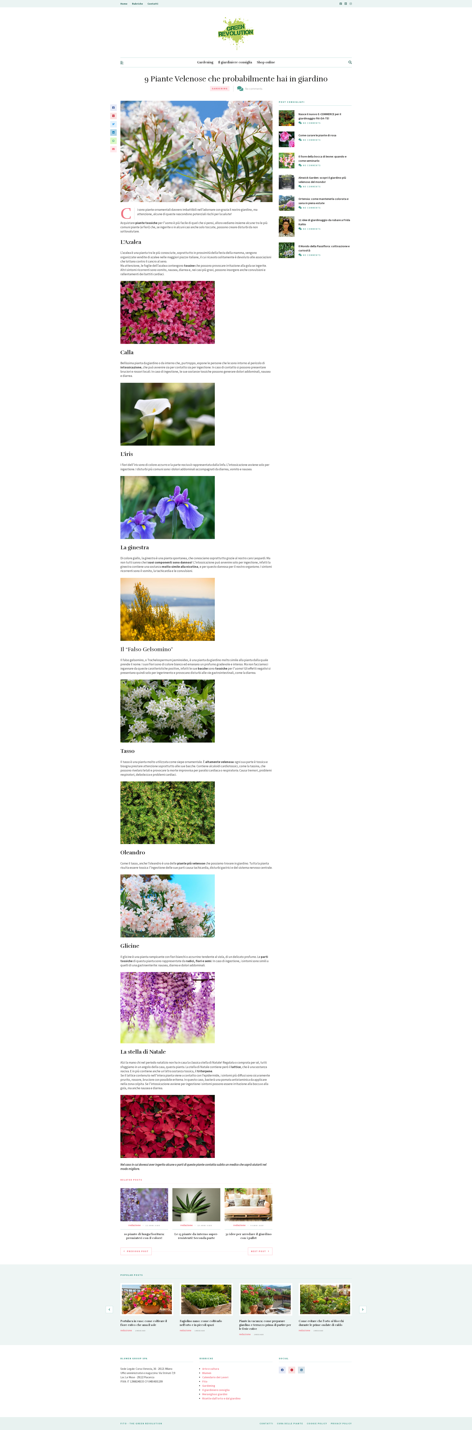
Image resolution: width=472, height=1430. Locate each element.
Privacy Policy (341, 1423)
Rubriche (137, 3)
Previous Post (138, 1251)
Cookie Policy (317, 1423)
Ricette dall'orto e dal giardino (221, 1398)
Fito (204, 1381)
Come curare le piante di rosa (317, 135)
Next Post (258, 1251)
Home (123, 3)
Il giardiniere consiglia (235, 62)
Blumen (206, 1373)
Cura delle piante (290, 1423)
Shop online (266, 62)
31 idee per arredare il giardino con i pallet (248, 1236)
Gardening (205, 62)
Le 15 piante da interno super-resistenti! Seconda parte (196, 1236)
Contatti (153, 3)
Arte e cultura (210, 1369)
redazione (134, 1225)
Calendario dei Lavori (215, 1377)
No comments (253, 88)
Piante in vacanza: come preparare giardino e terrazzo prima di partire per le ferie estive (265, 1325)
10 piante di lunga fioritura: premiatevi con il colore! (144, 1236)
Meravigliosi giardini (214, 1394)
